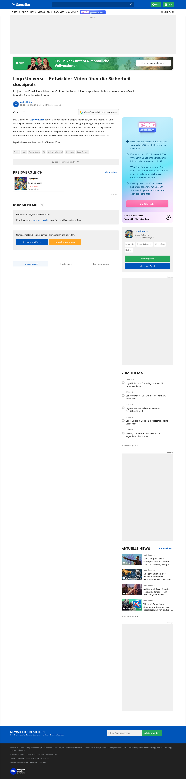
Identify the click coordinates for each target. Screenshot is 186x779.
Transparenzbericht (17, 750)
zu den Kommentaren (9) (64, 161)
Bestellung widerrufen (74, 747)
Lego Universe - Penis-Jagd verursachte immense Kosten (145, 385)
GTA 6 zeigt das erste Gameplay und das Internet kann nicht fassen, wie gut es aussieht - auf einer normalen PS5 (156, 564)
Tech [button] (49, 12)
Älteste (66, 264)
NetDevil (128, 250)
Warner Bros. (160, 244)
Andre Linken (26, 102)
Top (101, 264)
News (24, 152)
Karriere (87, 747)
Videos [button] (41, 12)
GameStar (14, 754)
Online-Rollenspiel (55, 152)
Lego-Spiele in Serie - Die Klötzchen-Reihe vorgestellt (147, 422)
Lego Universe (37, 119)
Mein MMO (31, 754)
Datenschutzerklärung (146, 747)
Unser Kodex (35, 747)
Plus (157, 4)
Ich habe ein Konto (32, 242)
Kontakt (103, 747)
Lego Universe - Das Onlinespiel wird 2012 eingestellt (146, 397)
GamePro (22, 754)
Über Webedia (46, 747)
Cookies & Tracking (163, 747)
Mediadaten (132, 747)
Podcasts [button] (59, 12)
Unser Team (24, 747)
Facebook (20, 758)
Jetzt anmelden (151, 732)
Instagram (29, 758)
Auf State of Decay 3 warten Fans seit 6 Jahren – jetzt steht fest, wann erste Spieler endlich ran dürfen (156, 593)
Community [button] (72, 12)
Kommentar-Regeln (39, 220)
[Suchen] (131, 4)
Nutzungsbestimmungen (117, 747)
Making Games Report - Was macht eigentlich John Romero (143, 435)
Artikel (16, 152)
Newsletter (95, 747)
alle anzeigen (111, 172)
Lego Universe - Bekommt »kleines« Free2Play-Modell (143, 410)
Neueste (31, 264)
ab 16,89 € (33, 186)
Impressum (14, 747)
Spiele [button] (25, 12)
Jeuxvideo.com (51, 754)
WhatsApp (44, 758)
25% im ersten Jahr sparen (153, 63)
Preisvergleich (27, 172)
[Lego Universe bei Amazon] (21, 183)
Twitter (12, 758)
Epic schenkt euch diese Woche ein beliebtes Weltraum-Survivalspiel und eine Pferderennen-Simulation (157, 579)
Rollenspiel (70, 152)
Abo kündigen (58, 747)
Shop (170, 4)
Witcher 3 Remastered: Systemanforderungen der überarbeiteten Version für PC (156, 608)
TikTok (36, 758)
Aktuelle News (136, 548)
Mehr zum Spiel (147, 266)
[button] (15, 12)
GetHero (41, 754)
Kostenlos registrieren (65, 242)
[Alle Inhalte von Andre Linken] (16, 104)
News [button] (33, 12)
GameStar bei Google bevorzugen (100, 112)
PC (44, 152)
